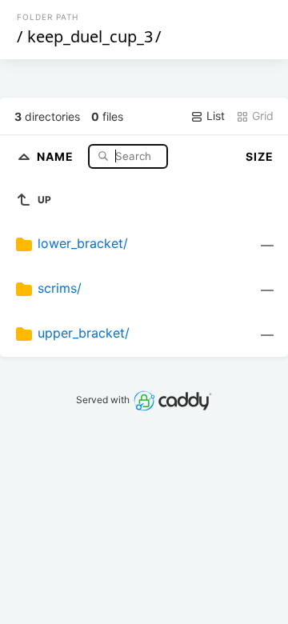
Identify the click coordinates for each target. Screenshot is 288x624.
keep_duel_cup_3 (90, 36)
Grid (261, 115)
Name (57, 155)
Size (260, 156)
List (214, 115)
